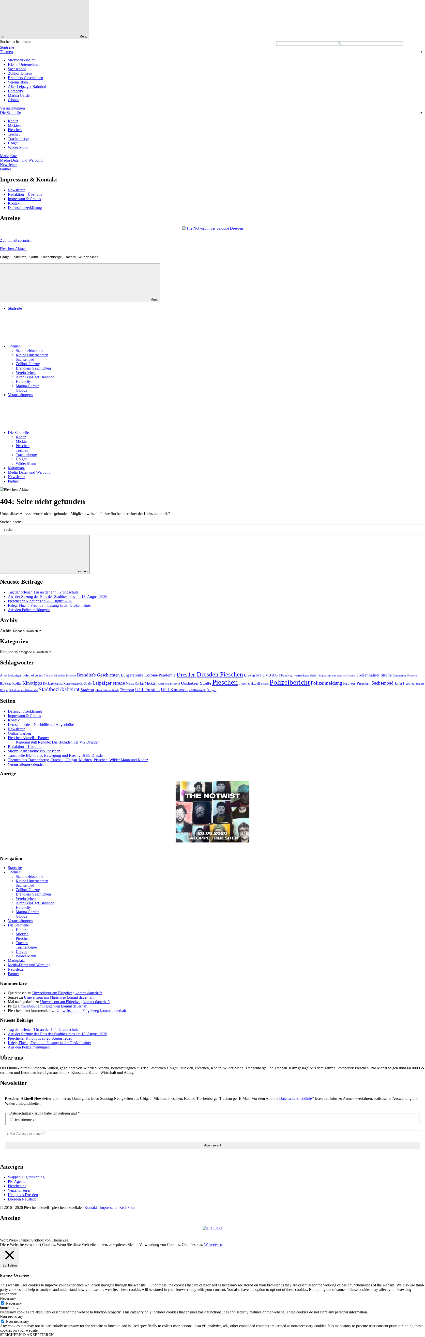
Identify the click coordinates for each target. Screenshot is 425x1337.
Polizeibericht (290, 682)
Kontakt (14, 203)
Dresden (186, 674)
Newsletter (8, 165)
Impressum (108, 1207)
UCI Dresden (147, 689)
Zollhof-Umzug (20, 73)
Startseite (7, 47)
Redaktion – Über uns (25, 194)
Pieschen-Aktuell (13, 249)
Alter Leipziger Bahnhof (27, 86)
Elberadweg (285, 675)
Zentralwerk (197, 690)
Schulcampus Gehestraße (23, 690)
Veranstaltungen (12, 108)
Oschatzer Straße (196, 683)
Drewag (249, 675)
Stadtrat (87, 689)
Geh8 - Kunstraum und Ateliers (328, 675)
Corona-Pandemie (160, 675)
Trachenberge (18, 139)
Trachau (14, 134)
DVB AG (270, 675)
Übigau (13, 143)
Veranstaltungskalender (26, 764)
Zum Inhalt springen (15, 240)
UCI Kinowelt (174, 689)
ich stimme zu (25, 1120)
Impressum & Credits (24, 199)
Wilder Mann (18, 147)
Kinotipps (32, 683)
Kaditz (13, 121)
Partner (5, 169)
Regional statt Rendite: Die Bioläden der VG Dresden (57, 742)
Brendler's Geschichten (98, 674)
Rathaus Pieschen (356, 683)
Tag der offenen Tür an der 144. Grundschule (43, 592)
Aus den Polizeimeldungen (29, 610)
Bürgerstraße (132, 675)
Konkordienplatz (52, 683)
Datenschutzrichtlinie (295, 1098)
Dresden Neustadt (22, 1199)
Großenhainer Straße (374, 675)
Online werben (19, 733)
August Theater (44, 675)
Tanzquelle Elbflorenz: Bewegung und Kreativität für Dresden (56, 755)
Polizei (265, 683)
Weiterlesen (213, 1244)
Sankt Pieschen (405, 683)
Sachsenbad (17, 69)
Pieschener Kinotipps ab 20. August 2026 (40, 601)
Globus (13, 100)
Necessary (14, 1303)
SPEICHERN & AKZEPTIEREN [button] (27, 1335)
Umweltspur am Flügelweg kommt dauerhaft (67, 993)
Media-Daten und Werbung (21, 160)
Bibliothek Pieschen (65, 675)
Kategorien (8, 652)
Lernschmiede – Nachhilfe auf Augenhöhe (41, 724)
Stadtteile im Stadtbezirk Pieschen (34, 751)
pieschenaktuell (249, 683)
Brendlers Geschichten (25, 78)
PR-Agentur (17, 1181)
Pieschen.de (17, 1186)
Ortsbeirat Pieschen (169, 683)
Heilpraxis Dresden (23, 1195)
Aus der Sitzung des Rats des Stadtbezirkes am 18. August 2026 (57, 596)
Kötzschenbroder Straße (77, 683)
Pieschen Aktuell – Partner (28, 738)
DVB (258, 675)
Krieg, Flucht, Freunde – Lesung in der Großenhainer (49, 605)
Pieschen (15, 130)
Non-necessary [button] (11, 1316)
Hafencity (15, 91)
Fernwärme (301, 675)
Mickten (14, 125)
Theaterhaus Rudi (107, 690)
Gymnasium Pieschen (405, 675)
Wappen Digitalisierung (26, 1177)
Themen (6, 52)
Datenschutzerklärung (25, 208)
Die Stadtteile (10, 112)
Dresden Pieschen (220, 674)
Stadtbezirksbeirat (21, 60)
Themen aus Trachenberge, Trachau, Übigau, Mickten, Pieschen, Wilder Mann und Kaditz (78, 760)
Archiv (5, 631)
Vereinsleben (18, 82)
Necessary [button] (8, 1298)
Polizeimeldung (326, 683)
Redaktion (127, 1207)
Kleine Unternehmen (24, 64)
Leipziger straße (108, 683)
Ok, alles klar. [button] (192, 1244)
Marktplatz (8, 156)
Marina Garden (19, 95)
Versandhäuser (19, 1190)
